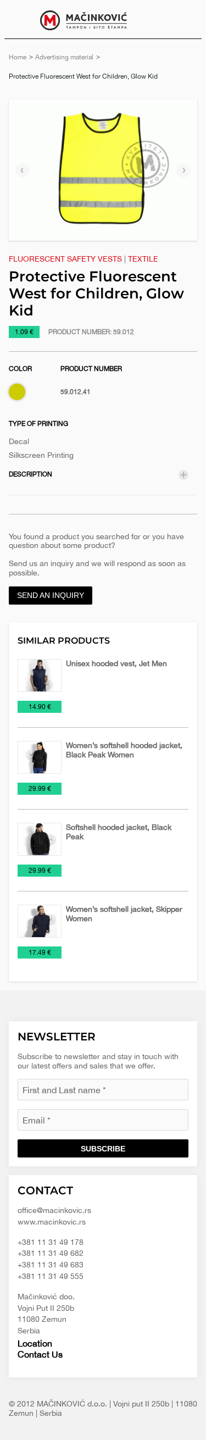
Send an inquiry (50, 595)
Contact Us (40, 1354)
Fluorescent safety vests (65, 258)
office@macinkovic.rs (54, 1210)
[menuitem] (185, 19)
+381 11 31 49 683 (50, 1264)
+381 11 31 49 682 (50, 1253)
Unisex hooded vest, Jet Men (116, 663)
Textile (143, 258)
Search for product (185, 19)
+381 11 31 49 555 (50, 1276)
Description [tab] (30, 474)
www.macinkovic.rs (52, 1221)
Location (35, 1343)
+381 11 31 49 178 (50, 1242)
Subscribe (103, 1148)
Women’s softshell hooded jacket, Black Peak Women (124, 750)
